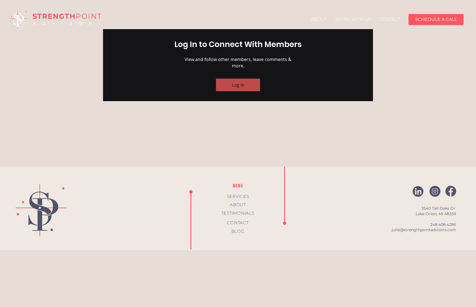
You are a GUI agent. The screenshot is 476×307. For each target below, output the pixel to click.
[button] (436, 19)
